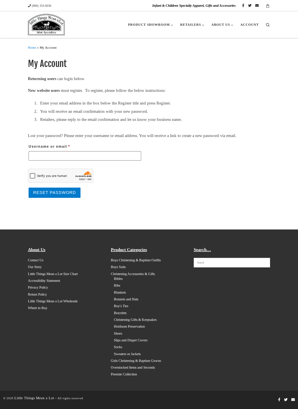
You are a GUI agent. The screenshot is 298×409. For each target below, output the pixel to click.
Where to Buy (37, 308)
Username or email (59, 146)
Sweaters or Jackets (127, 354)
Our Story (35, 267)
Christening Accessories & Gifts (133, 274)
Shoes (118, 333)
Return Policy (37, 294)
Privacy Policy (38, 287)
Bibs (117, 285)
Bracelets (120, 313)
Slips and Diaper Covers (130, 340)
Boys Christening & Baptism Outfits (136, 260)
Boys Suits (118, 267)
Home (32, 47)
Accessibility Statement (44, 281)
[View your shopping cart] (267, 5)
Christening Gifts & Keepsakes (135, 320)
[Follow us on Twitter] (250, 6)
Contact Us (35, 260)
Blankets (120, 292)
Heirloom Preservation (129, 326)
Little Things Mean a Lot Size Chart (53, 274)
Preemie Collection (124, 374)
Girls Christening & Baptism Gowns (136, 361)
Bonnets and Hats (126, 299)
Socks (118, 347)
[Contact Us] (257, 6)
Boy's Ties (121, 306)
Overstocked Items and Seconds (133, 367)
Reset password (54, 192)
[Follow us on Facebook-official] (243, 6)
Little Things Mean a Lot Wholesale (53, 301)
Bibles (118, 279)
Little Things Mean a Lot (34, 398)
